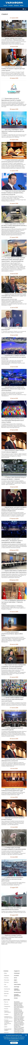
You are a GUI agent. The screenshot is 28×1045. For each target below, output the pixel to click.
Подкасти (16, 971)
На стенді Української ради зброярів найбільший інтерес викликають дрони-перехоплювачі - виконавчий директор (13, 259)
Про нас (6, 1002)
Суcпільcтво (7, 989)
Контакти (6, 1004)
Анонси (21, 5)
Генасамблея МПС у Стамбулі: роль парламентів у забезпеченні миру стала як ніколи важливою (13, 388)
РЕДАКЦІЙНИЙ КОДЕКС (7, 1030)
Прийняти (14, 1042)
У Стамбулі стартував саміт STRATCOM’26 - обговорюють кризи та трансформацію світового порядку (11, 540)
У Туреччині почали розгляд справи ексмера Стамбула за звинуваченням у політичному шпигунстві (13, 192)
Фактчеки (6, 982)
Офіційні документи (17, 995)
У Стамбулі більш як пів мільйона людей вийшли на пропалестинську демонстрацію (12, 879)
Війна (5, 973)
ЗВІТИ (5, 1026)
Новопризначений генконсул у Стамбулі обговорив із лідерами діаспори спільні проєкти (13, 68)
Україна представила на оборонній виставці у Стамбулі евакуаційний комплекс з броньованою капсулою (14, 225)
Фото (15, 977)
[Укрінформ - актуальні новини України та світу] (14, 2)
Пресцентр (16, 5)
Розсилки (6, 1032)
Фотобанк (10, 5)
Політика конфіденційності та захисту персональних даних (8, 1022)
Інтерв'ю (16, 975)
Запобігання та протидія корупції (8, 1017)
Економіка (6, 980)
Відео (15, 980)
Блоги (15, 982)
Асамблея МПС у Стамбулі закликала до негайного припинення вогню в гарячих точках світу (13, 357)
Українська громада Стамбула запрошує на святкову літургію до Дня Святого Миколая (12, 937)
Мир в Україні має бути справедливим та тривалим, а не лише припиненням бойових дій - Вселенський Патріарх (13, 666)
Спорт (5, 995)
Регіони (6, 986)
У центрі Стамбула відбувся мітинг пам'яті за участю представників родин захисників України (12, 699)
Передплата (7, 1006)
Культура (6, 991)
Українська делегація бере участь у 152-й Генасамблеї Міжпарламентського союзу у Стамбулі (12, 420)
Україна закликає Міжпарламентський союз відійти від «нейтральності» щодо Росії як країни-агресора (13, 295)
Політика (6, 977)
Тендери (6, 1014)
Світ (5, 984)
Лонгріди (16, 986)
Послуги (5, 5)
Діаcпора (6, 993)
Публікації (16, 973)
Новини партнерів (17, 989)
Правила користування (7, 1011)
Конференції (17, 992)
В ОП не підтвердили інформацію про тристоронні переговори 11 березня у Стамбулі (13, 602)
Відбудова (6, 975)
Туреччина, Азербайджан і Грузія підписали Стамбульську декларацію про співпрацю (12, 131)
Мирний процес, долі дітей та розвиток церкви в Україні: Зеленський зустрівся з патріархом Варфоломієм (13, 509)
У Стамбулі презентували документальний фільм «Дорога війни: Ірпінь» (12, 633)
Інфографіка (17, 984)
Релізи (16, 998)
